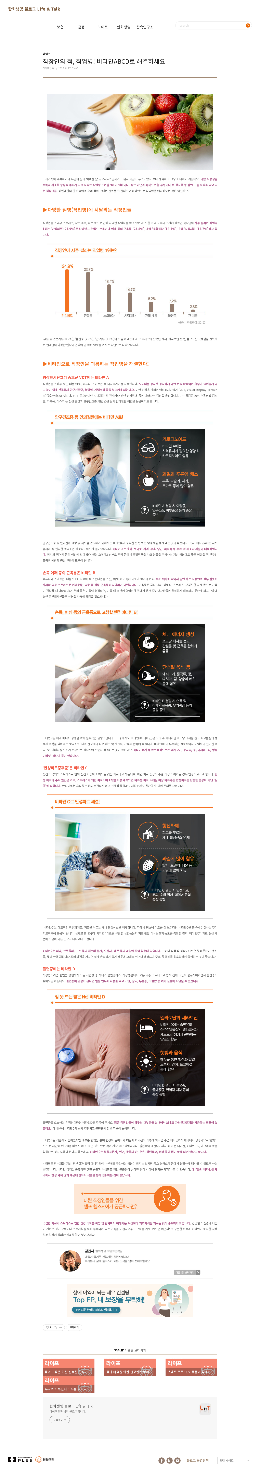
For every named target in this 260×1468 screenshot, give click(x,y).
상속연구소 (145, 26)
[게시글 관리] (60, 1327)
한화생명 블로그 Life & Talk (34, 9)
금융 (81, 26)
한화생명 (124, 26)
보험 (60, 26)
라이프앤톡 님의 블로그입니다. (68, 1411)
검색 (248, 25)
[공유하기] (55, 1327)
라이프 (103, 26)
